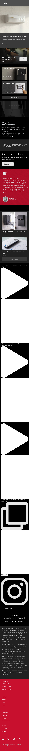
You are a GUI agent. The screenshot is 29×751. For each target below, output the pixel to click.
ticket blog (4, 728)
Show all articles (14, 259)
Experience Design (6, 686)
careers (4, 718)
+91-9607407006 (17, 622)
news (3, 734)
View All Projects (14, 97)
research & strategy (7, 689)
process (4, 702)
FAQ (2, 707)
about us (4, 699)
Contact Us (7, 164)
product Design (6, 683)
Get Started (23, 59)
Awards (4, 731)
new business (5, 715)
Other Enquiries (6, 721)
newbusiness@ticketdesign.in (15, 618)
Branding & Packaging (7, 692)
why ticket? (4, 705)
